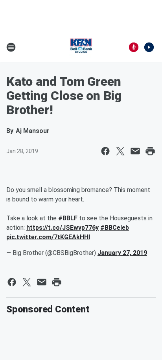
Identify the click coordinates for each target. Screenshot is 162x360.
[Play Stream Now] (149, 47)
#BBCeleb (114, 227)
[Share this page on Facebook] (105, 151)
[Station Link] (81, 47)
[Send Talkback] (133, 47)
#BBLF (67, 218)
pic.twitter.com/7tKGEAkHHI (48, 237)
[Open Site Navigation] (11, 47)
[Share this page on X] (120, 151)
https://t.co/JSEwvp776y (62, 227)
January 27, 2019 (122, 253)
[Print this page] (150, 151)
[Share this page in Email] (135, 151)
